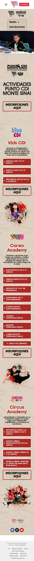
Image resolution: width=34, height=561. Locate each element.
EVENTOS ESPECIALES (18, 551)
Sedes (12, 22)
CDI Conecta (24, 4)
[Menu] (6, 5)
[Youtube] (22, 530)
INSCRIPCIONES (14, 553)
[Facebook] (12, 530)
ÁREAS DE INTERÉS (17, 548)
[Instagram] (17, 530)
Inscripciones (17, 27)
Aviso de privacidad (20, 545)
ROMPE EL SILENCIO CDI (18, 558)
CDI (9, 548)
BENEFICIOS (23, 553)
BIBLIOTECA (23, 556)
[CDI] (14, 4)
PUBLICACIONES (13, 556)
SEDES (26, 548)
